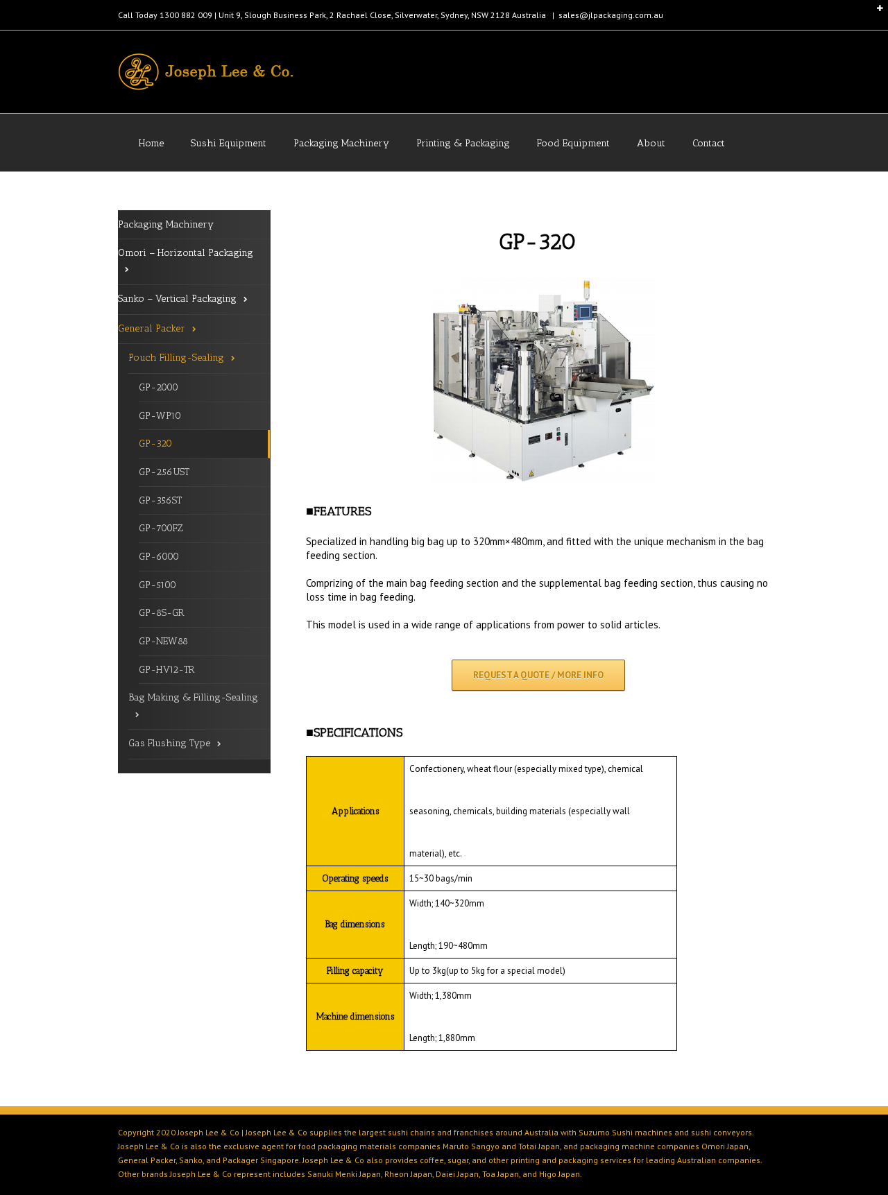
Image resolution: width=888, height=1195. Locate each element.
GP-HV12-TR (167, 670)
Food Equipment (573, 143)
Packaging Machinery (341, 143)
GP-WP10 (160, 416)
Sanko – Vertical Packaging (177, 298)
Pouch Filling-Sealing (176, 357)
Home (151, 143)
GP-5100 (157, 585)
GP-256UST (164, 472)
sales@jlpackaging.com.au (610, 15)
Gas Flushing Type (169, 743)
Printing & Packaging (463, 143)
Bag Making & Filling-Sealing (193, 697)
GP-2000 (158, 387)
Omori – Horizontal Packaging (185, 253)
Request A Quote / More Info (538, 675)
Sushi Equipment (228, 143)
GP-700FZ (161, 528)
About (651, 143)
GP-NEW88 (163, 641)
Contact (708, 143)
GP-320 (155, 443)
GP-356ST (160, 500)
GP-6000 (159, 556)
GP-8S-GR (162, 613)
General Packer (151, 328)
